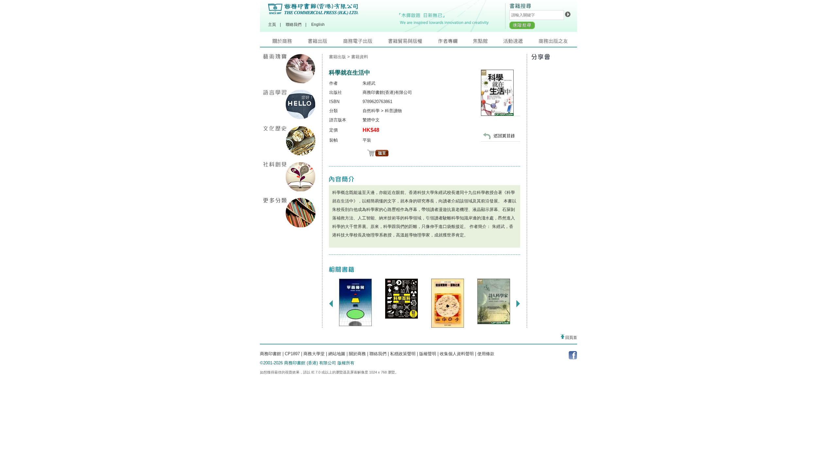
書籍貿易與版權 (413, 43)
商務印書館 (270, 353)
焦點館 (488, 43)
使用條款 (485, 353)
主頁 (272, 24)
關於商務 (290, 43)
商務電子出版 (365, 43)
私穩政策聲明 (403, 353)
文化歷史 (289, 140)
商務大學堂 (314, 353)
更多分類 (289, 212)
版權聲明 (427, 353)
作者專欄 (455, 43)
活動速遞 (520, 43)
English (318, 24)
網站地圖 (336, 353)
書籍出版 (325, 43)
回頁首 (570, 337)
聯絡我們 (293, 24)
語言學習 (289, 104)
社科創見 (289, 176)
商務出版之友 (555, 43)
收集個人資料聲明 (457, 353)
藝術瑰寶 (289, 68)
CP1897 (292, 353)
